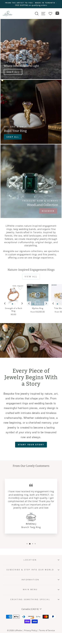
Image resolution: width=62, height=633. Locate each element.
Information (30, 579)
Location (30, 560)
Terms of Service (47, 630)
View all (31, 276)
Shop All (13, 137)
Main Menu (30, 589)
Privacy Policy (30, 630)
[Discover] (31, 181)
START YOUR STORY (31, 444)
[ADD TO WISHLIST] (20, 288)
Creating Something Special (30, 599)
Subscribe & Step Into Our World (30, 569)
